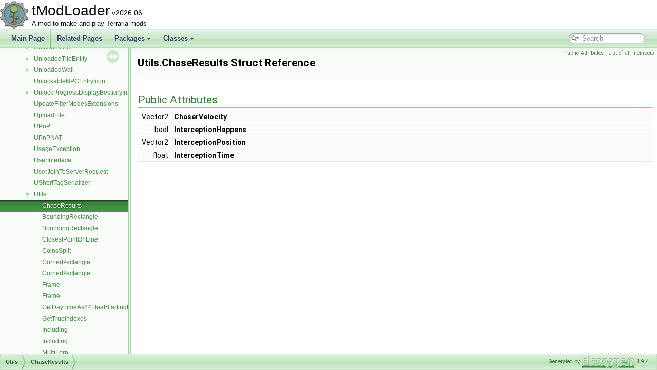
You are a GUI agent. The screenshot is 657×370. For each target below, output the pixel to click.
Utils (40, 194)
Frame (51, 284)
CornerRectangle (66, 262)
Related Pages (79, 38)
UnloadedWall (54, 69)
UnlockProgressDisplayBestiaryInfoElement (95, 92)
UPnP (42, 126)
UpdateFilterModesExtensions (76, 103)
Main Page (28, 38)
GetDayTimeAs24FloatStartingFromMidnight (103, 307)
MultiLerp (55, 352)
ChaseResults (62, 205)
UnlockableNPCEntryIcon (69, 81)
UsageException (57, 149)
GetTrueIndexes (64, 318)
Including (55, 330)
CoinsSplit (56, 250)
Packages (129, 38)
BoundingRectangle (70, 216)
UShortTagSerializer (62, 183)
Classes (175, 38)
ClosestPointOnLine (70, 239)
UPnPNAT (48, 137)
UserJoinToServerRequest (71, 171)
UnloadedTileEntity (60, 58)
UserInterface (52, 160)
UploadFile (49, 115)
